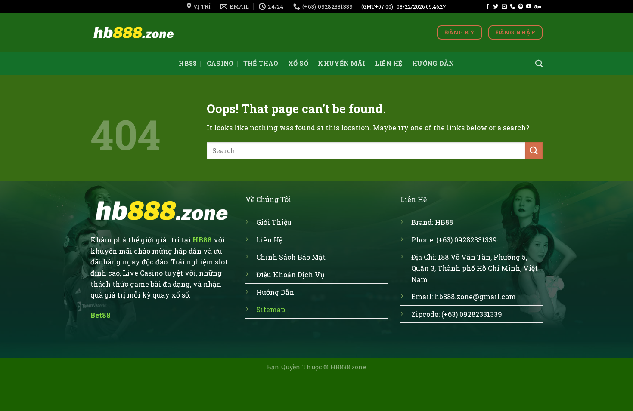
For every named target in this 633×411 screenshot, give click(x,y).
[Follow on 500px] (537, 7)
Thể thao (260, 63)
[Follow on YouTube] (528, 7)
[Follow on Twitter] (495, 7)
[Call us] (512, 7)
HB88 (188, 63)
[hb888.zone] (133, 32)
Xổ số (298, 63)
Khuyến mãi (341, 63)
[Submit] (534, 150)
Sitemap (270, 309)
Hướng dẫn (433, 63)
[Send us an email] (504, 7)
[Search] (539, 64)
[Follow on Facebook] (487, 7)
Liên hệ (389, 63)
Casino (220, 63)
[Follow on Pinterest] (520, 7)
